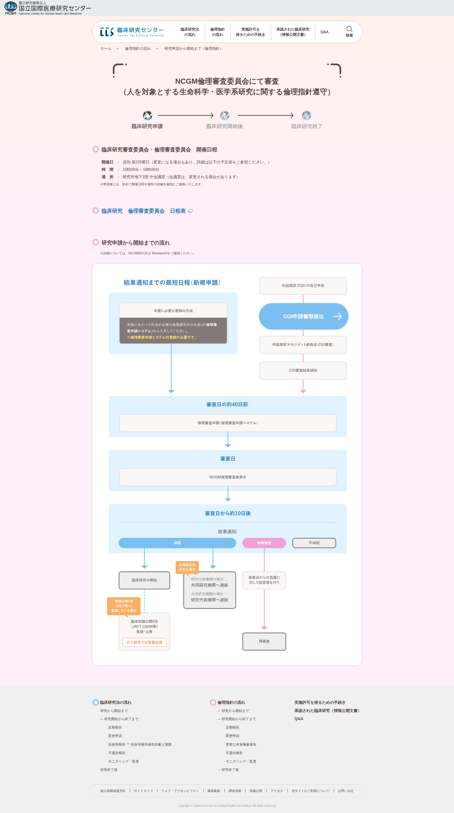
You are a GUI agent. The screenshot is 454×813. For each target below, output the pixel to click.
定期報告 (115, 727)
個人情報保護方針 (113, 791)
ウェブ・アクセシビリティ (180, 791)
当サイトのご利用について (310, 791)
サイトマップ (143, 791)
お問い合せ (346, 791)
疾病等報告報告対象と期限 (151, 744)
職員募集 (214, 791)
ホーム (105, 48)
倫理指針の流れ (138, 48)
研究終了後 (108, 770)
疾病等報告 (116, 744)
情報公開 (256, 791)
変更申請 (115, 736)
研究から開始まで (235, 711)
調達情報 (235, 791)
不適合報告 (116, 753)
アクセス (277, 791)
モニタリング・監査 (123, 761)
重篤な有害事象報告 (241, 744)
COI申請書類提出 (303, 316)
